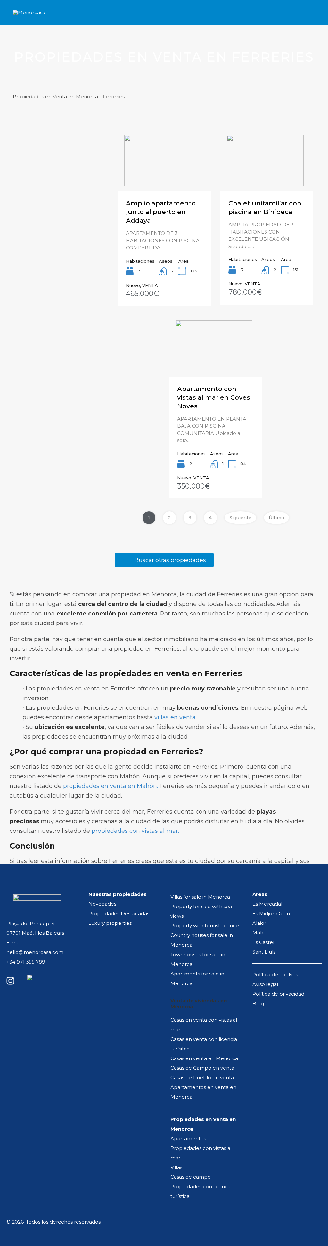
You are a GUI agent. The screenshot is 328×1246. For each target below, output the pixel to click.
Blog (258, 1003)
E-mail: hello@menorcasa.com (34, 947)
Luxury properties (110, 923)
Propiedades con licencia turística (201, 1191)
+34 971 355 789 (25, 962)
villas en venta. (175, 717)
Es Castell (263, 942)
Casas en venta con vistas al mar (203, 1025)
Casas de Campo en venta (202, 1068)
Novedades (102, 904)
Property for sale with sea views (201, 911)
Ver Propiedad (164, 178)
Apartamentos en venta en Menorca (203, 1092)
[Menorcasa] (30, 17)
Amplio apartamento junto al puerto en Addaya (161, 211)
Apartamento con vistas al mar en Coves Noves (213, 397)
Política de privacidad (278, 994)
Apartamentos (188, 1138)
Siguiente (240, 518)
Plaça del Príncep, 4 (30, 923)
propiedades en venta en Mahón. (110, 786)
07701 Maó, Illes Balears (35, 933)
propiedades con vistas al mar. (135, 830)
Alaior (259, 923)
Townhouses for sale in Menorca (197, 959)
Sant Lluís (263, 952)
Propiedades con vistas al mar (201, 1153)
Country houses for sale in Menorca (201, 940)
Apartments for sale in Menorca (197, 978)
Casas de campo (190, 1177)
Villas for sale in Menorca (200, 897)
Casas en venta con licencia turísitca (203, 1044)
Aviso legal (265, 984)
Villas (176, 1167)
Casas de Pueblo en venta (202, 1078)
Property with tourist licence (204, 926)
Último (276, 518)
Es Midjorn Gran (271, 913)
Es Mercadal (267, 904)
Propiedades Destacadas (118, 913)
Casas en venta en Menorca (204, 1058)
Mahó (259, 933)
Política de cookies (275, 975)
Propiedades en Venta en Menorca (55, 97)
